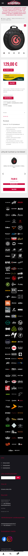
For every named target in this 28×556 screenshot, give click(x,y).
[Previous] (3, 173)
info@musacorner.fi (6, 505)
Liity (18, 477)
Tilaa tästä (12, 83)
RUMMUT (9, 18)
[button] (25, 25)
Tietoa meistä (6, 462)
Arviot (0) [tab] (5, 116)
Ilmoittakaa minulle (8, 98)
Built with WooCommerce (7, 550)
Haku (10, 554)
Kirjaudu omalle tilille (6, 489)
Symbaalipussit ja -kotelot (17, 102)
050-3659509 (6, 503)
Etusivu (4, 18)
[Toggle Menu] (3, 3)
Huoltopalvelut (6, 467)
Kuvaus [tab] (5, 112)
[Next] (24, 173)
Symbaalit (5, 104)
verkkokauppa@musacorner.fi (8, 523)
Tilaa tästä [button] (14, 189)
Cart (16, 553)
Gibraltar (10, 105)
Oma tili (3, 554)
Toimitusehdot (6, 465)
